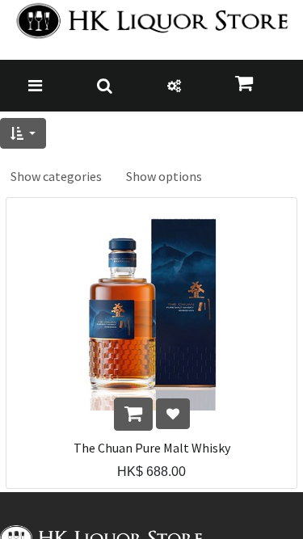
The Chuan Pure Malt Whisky (152, 448)
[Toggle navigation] (35, 85)
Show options (164, 176)
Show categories (56, 176)
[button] (23, 133)
